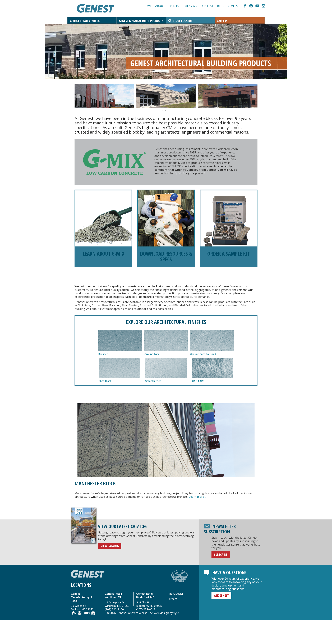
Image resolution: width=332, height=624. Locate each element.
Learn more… (197, 497)
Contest (207, 6)
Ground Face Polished (203, 354)
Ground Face (151, 354)
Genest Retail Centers (85, 21)
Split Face (198, 380)
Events (173, 6)
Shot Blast (105, 381)
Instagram (263, 6)
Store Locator (182, 21)
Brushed (103, 354)
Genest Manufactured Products (141, 21)
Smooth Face (153, 381)
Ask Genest (221, 595)
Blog (220, 6)
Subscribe (220, 554)
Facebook (245, 6)
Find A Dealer (175, 593)
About (160, 6)
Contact (234, 6)
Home (148, 6)
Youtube (257, 6)
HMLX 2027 (189, 6)
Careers (222, 21)
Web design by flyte (166, 613)
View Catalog (110, 546)
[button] (78, 96)
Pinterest (251, 6)
